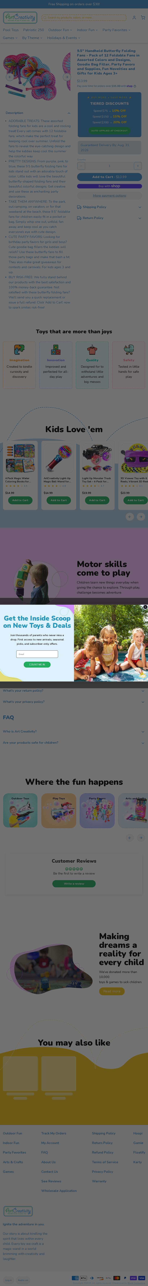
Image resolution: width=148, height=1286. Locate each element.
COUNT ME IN (37, 664)
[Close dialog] (145, 607)
